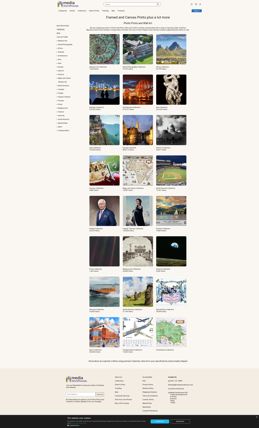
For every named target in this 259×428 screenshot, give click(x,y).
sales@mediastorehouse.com (181, 385)
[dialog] (129, 421)
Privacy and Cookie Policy (78, 423)
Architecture (62, 56)
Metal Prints (147, 403)
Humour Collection (96, 188)
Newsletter (147, 407)
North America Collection (165, 188)
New (113, 11)
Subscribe (100, 394)
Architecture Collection (131, 107)
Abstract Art (62, 41)
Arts (59, 59)
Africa (60, 48)
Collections (82, 11)
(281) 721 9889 (176, 381)
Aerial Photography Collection (134, 67)
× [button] (256, 417)
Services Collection (96, 309)
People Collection (96, 229)
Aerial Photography (65, 44)
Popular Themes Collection (133, 229)
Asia (59, 63)
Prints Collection (95, 269)
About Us (118, 377)
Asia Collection (95, 148)
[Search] (158, 4)
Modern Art (62, 82)
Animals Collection (96, 107)
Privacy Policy (148, 385)
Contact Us (172, 377)
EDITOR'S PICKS (63, 26)
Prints (60, 104)
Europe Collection (129, 148)
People (60, 93)
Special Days (63, 123)
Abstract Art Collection (98, 67)
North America (63, 86)
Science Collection (163, 269)
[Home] (70, 6)
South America (63, 119)
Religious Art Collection (132, 269)
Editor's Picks (94, 11)
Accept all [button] (160, 421)
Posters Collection (163, 229)
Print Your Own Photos (123, 399)
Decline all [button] (180, 421)
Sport (60, 127)
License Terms (148, 399)
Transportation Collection (132, 350)
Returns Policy (148, 388)
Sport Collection (95, 350)
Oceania (61, 89)
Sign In (196, 11)
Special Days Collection (165, 309)
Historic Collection (163, 148)
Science (61, 112)
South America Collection (132, 309)
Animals (61, 52)
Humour (61, 74)
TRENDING (61, 29)
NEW (58, 33)
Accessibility (147, 377)
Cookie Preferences (150, 411)
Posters (61, 101)
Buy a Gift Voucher (122, 403)
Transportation (63, 130)
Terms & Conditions (150, 396)
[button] (107, 425)
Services (61, 116)
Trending (105, 11)
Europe (60, 67)
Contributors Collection (165, 350)
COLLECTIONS (62, 37)
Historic (61, 71)
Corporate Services (122, 396)
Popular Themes (64, 97)
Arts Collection (161, 107)
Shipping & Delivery (150, 392)
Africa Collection (162, 67)
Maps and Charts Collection (133, 188)
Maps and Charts (64, 78)
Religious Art (63, 108)
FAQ (144, 381)
